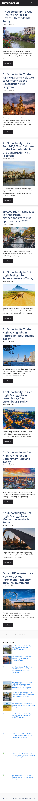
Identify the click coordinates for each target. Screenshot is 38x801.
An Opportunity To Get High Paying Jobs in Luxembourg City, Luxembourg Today (17, 396)
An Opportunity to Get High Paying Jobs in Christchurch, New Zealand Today (22, 735)
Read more (7, 63)
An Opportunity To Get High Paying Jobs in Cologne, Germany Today (22, 658)
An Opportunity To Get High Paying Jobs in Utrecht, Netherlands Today (17, 16)
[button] (26, 3)
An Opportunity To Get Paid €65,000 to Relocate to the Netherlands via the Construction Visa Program (18, 149)
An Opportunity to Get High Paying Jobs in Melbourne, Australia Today (17, 517)
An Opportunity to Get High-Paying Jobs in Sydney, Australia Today (18, 275)
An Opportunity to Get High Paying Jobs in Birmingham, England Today (17, 457)
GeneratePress (30, 798)
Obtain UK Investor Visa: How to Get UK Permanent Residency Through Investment (18, 578)
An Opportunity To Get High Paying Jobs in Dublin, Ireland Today (22, 777)
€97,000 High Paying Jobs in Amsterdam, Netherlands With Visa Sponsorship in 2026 (18, 216)
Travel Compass (10, 2)
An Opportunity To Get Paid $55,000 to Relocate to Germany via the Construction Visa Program (18, 81)
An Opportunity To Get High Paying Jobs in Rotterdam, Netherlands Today (18, 334)
